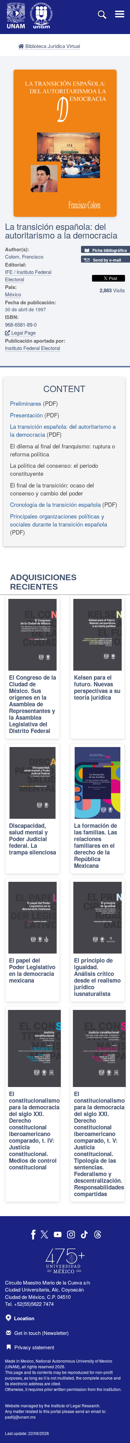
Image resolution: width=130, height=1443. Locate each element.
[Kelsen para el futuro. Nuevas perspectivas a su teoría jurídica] (97, 667)
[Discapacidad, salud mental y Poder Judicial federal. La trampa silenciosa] (32, 808)
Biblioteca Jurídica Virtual (52, 45)
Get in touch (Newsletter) (41, 1332)
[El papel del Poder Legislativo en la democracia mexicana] (32, 940)
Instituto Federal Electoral (32, 347)
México (13, 294)
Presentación (26, 415)
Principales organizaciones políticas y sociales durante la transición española (58, 520)
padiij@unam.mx (20, 1417)
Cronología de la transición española (55, 504)
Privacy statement (34, 1347)
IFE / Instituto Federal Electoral (28, 275)
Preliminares (25, 403)
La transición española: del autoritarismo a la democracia (63, 430)
